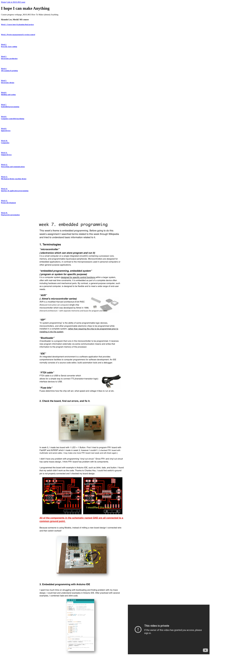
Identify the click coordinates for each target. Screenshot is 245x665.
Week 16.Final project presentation (10, 214)
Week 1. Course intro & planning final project (17, 24)
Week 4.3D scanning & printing (9, 70)
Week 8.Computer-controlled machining (12, 118)
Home (3, 2)
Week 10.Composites (5, 142)
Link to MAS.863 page (16, 2)
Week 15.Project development (8, 202)
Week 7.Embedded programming (10, 106)
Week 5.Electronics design (7, 82)
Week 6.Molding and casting (8, 94)
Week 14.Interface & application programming (14, 190)
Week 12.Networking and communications (13, 166)
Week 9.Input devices (5, 130)
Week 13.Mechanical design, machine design (13, 178)
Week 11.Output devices (6, 154)
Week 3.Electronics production (9, 57)
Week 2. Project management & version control (18, 35)
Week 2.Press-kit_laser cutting (9, 46)
